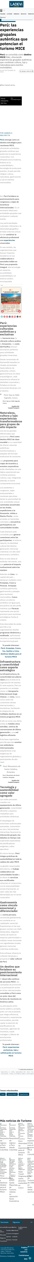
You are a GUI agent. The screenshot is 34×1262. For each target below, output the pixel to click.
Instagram (15, 1233)
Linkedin (14, 1236)
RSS (25, 1259)
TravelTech (3, 1241)
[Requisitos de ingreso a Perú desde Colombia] (3, 1130)
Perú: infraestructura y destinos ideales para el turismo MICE (6, 1184)
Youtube (14, 1240)
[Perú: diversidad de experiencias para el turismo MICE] (21, 1131)
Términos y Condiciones (7, 1256)
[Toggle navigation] (3, 10)
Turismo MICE (12, 1094)
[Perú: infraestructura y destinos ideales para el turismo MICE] (3, 1166)
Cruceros (9, 1233)
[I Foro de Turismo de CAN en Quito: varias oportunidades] (30, 1166)
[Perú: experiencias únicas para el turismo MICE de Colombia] (30, 1130)
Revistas (9, 1240)
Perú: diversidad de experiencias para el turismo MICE (23, 1148)
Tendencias (9, 1230)
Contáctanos (24, 1255)
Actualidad (3, 1227)
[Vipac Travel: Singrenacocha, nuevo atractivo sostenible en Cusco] (21, 1164)
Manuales (16, 14)
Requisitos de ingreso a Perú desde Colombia (4, 1144)
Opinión (8, 1236)
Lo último (9, 14)
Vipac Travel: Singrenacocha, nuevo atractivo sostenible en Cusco (24, 1179)
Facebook (15, 1230)
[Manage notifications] (30, 1258)
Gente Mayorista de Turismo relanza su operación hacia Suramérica (14, 1191)
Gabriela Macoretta (6, 134)
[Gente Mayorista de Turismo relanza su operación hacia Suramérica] (12, 1169)
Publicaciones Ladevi (22, 1227)
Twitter (14, 1227)
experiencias (9, 240)
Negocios (23, 14)
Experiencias (24, 1094)
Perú (2, 139)
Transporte (9, 1227)
